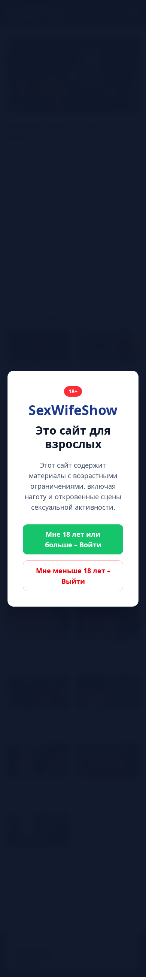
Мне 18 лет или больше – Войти (73, 539)
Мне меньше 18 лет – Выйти (73, 576)
